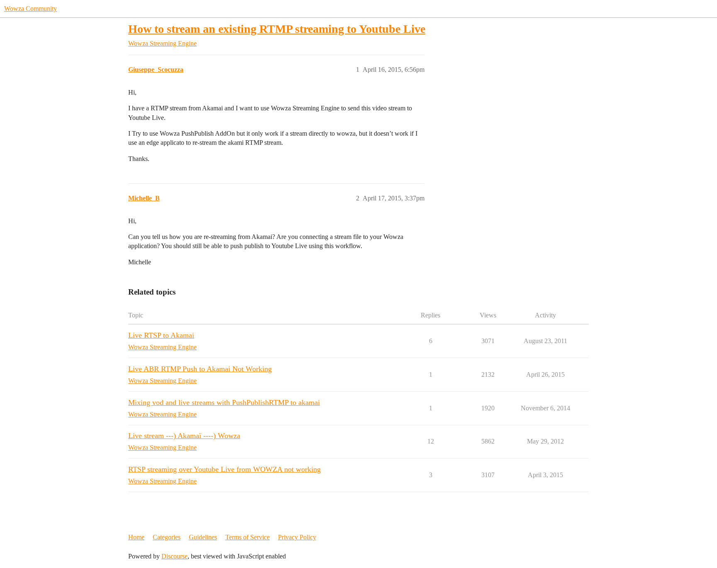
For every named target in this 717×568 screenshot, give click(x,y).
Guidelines (203, 537)
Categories (166, 537)
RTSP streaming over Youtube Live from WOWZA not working (224, 469)
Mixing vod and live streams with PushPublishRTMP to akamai (224, 402)
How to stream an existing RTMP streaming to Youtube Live (276, 28)
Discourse (174, 556)
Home (136, 537)
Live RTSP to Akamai (161, 335)
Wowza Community (30, 8)
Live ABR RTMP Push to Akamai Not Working (200, 369)
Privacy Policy (297, 537)
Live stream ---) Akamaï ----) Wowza (184, 435)
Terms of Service (247, 537)
